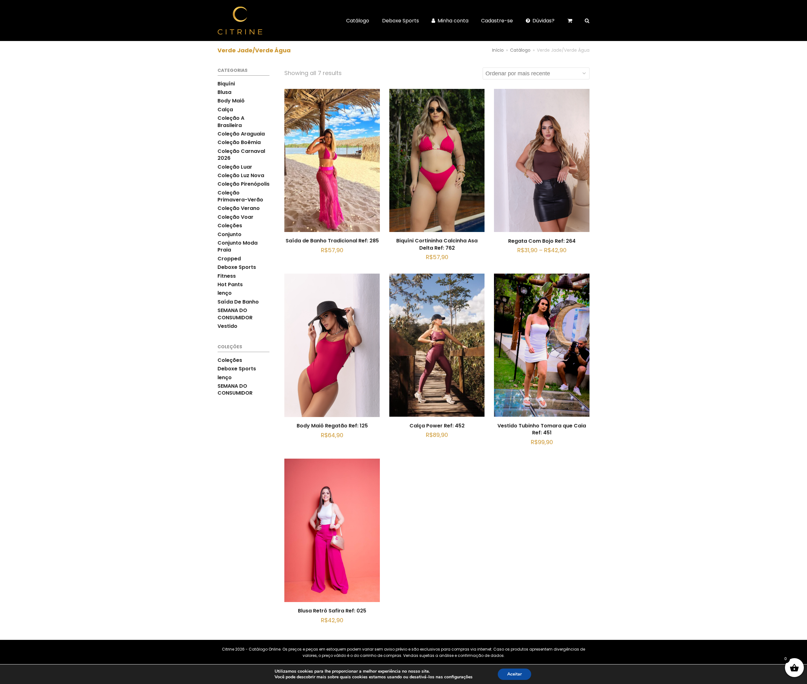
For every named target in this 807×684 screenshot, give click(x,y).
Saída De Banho (238, 301)
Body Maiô (231, 100)
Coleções (230, 225)
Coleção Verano (239, 208)
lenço (225, 293)
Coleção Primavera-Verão (240, 196)
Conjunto (229, 234)
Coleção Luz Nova (241, 175)
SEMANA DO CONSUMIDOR (235, 314)
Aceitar (514, 674)
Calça (225, 109)
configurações (458, 677)
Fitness (227, 276)
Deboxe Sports (237, 267)
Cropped (229, 258)
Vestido (227, 326)
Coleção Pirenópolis (244, 184)
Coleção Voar (235, 217)
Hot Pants (230, 284)
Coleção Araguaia (241, 133)
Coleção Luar (235, 167)
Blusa (224, 92)
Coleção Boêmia (239, 142)
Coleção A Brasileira (231, 121)
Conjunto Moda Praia (238, 246)
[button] (587, 20)
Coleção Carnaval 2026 (241, 155)
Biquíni (226, 83)
